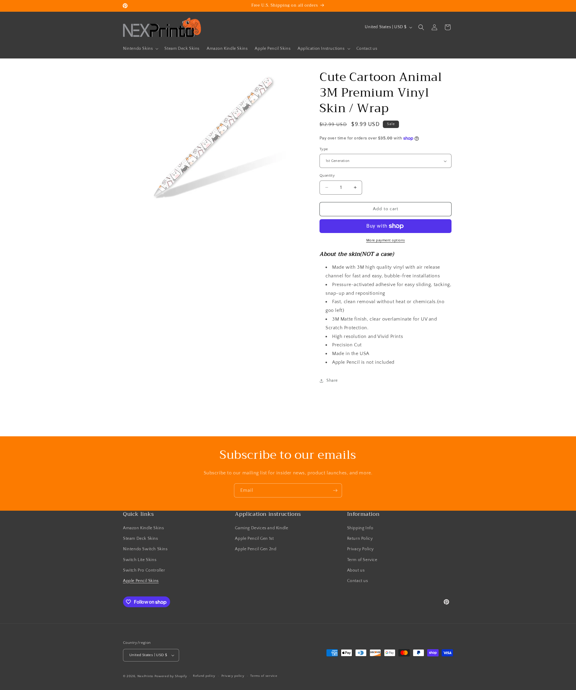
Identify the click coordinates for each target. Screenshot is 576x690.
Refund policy (204, 676)
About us (356, 570)
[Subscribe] (335, 490)
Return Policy (360, 538)
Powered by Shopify (170, 676)
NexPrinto (145, 676)
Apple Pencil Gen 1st (254, 538)
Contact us (357, 580)
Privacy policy (232, 676)
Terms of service (263, 676)
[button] (140, 48)
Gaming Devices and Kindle (261, 528)
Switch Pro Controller (144, 570)
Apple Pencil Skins (141, 580)
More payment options (385, 240)
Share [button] (332, 380)
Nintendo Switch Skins (145, 549)
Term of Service (362, 559)
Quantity (327, 175)
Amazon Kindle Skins (143, 528)
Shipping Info (360, 528)
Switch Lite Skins (139, 559)
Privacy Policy (360, 549)
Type (324, 149)
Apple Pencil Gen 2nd (255, 549)
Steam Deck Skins (140, 538)
